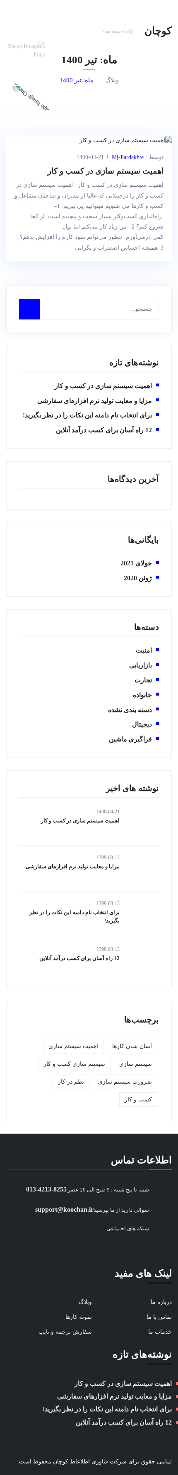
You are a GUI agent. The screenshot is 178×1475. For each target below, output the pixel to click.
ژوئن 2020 (138, 577)
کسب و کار (138, 1099)
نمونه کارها (78, 1317)
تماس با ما (159, 1317)
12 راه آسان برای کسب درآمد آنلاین (104, 430)
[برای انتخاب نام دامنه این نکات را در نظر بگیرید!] (142, 914)
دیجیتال (142, 724)
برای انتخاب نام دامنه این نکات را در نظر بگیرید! (87, 415)
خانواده (142, 694)
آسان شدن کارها (132, 1046)
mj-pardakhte (128, 157)
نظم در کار (71, 1082)
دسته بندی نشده (130, 709)
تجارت (143, 680)
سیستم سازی (135, 1064)
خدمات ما (160, 1332)
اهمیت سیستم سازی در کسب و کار (106, 171)
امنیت (144, 650)
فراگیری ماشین (130, 739)
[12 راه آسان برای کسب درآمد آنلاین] (142, 960)
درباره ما (161, 1302)
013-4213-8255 (46, 1189)
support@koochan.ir (64, 1209)
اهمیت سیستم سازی (73, 1046)
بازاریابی (140, 665)
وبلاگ (112, 80)
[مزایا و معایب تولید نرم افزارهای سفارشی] (142, 868)
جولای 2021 (136, 563)
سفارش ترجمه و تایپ (65, 1332)
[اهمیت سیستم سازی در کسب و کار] (142, 822)
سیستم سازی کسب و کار (74, 1064)
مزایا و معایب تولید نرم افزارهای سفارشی (94, 400)
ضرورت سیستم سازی (125, 1082)
